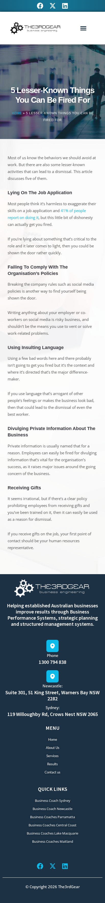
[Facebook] (40, 6)
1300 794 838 (52, 662)
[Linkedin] (65, 6)
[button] (83, 28)
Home (17, 113)
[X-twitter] (52, 6)
